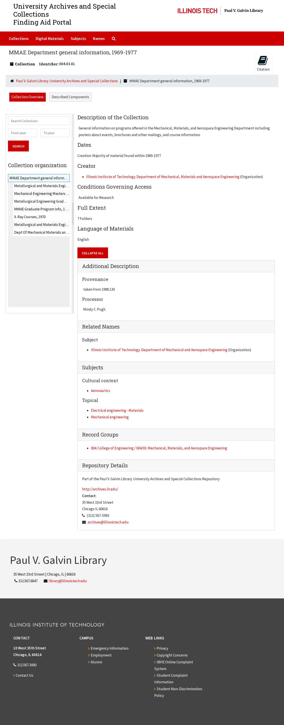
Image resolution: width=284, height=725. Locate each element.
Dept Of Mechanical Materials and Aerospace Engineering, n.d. (63, 232)
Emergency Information (109, 648)
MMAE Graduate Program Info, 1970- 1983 (46, 209)
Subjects (78, 38)
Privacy (162, 648)
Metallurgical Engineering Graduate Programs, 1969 (55, 201)
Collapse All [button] (93, 253)
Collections (19, 38)
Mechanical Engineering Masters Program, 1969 (51, 193)
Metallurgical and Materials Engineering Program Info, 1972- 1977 (65, 185)
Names (99, 38)
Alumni (96, 662)
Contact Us (24, 675)
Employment (101, 655)
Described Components (70, 96)
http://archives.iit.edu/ (100, 489)
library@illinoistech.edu (68, 580)
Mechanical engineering (110, 417)
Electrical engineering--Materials (117, 410)
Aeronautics (100, 390)
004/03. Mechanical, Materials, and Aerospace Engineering (181, 448)
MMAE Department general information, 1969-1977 (50, 178)
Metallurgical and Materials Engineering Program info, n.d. (60, 224)
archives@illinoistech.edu (108, 522)
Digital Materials (50, 38)
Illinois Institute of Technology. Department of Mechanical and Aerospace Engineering (159, 349)
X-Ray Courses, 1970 (29, 216)
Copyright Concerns (172, 655)
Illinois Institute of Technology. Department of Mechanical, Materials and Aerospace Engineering (162, 176)
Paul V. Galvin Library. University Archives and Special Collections (67, 80)
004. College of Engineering (112, 448)
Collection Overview (27, 96)
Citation (263, 69)
